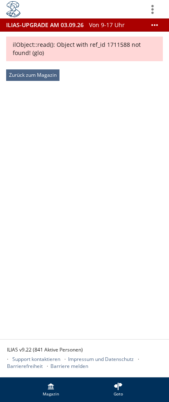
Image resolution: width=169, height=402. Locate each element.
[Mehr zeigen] (154, 25)
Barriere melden (69, 366)
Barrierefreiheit (25, 366)
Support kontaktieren (36, 359)
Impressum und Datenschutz (101, 359)
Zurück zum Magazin (33, 74)
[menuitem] (50, 389)
